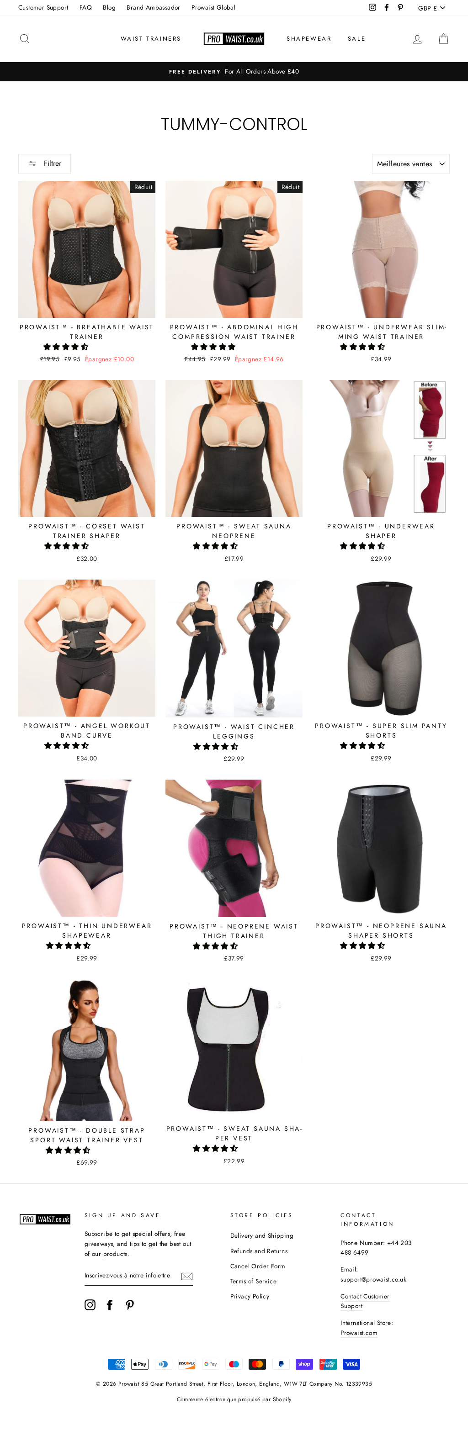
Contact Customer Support (364, 1301)
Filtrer (51, 163)
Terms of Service (253, 1281)
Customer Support (43, 7)
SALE (357, 38)
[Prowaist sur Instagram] (90, 1304)
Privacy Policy (250, 1296)
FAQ (86, 7)
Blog (109, 7)
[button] (66, 347)
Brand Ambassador (153, 7)
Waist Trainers (151, 38)
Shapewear (309, 38)
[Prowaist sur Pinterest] (129, 1304)
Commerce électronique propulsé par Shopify (234, 1399)
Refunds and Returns (259, 1251)
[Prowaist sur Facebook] (109, 1304)
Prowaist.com (359, 1332)
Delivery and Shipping (261, 1235)
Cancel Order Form (258, 1266)
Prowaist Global (213, 7)
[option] (234, 72)
